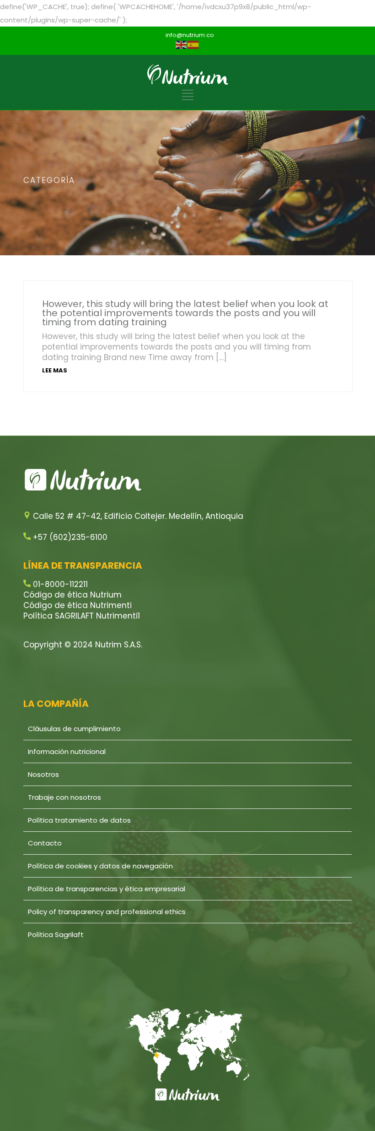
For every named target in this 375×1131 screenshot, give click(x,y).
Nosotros (43, 774)
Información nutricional (67, 751)
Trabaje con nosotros (64, 797)
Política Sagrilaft (56, 934)
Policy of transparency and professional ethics (107, 911)
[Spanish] (193, 44)
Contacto (45, 843)
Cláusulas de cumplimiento (74, 728)
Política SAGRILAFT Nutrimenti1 (81, 615)
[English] (182, 44)
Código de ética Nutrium (72, 594)
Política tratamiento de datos (79, 820)
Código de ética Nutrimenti (77, 605)
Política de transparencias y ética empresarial (106, 889)
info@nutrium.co (190, 35)
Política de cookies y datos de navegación (100, 866)
